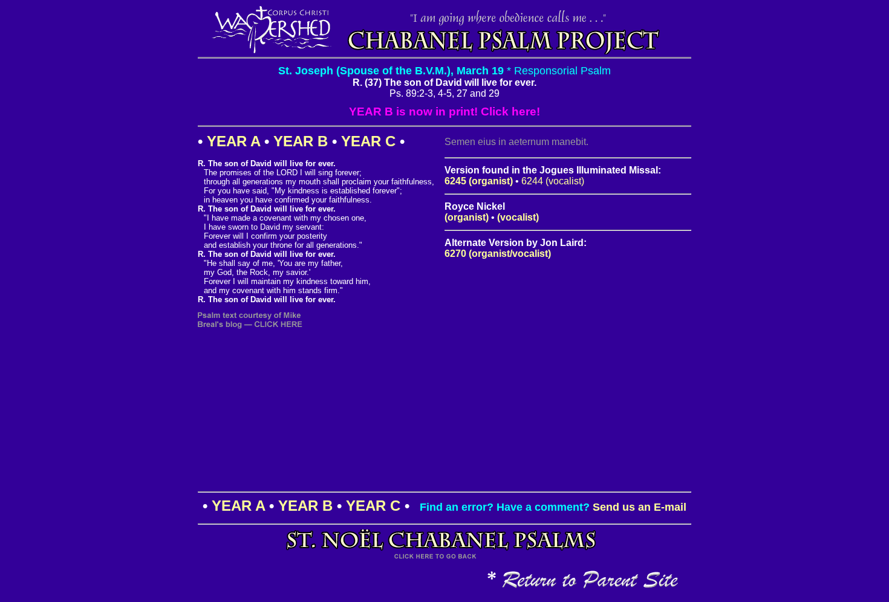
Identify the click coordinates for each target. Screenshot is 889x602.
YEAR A (233, 141)
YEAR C (368, 141)
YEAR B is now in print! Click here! (444, 111)
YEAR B (300, 141)
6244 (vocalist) (552, 181)
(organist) (466, 217)
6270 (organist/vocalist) (497, 253)
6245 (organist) (478, 181)
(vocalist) (518, 217)
